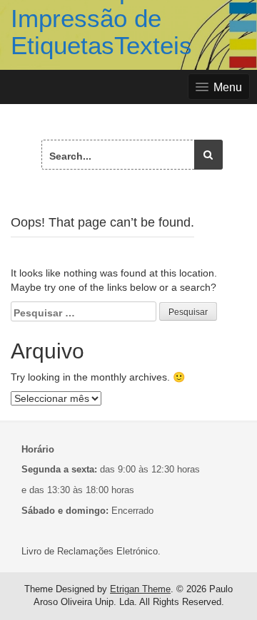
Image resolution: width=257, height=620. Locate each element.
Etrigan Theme (140, 589)
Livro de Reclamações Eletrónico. (91, 551)
